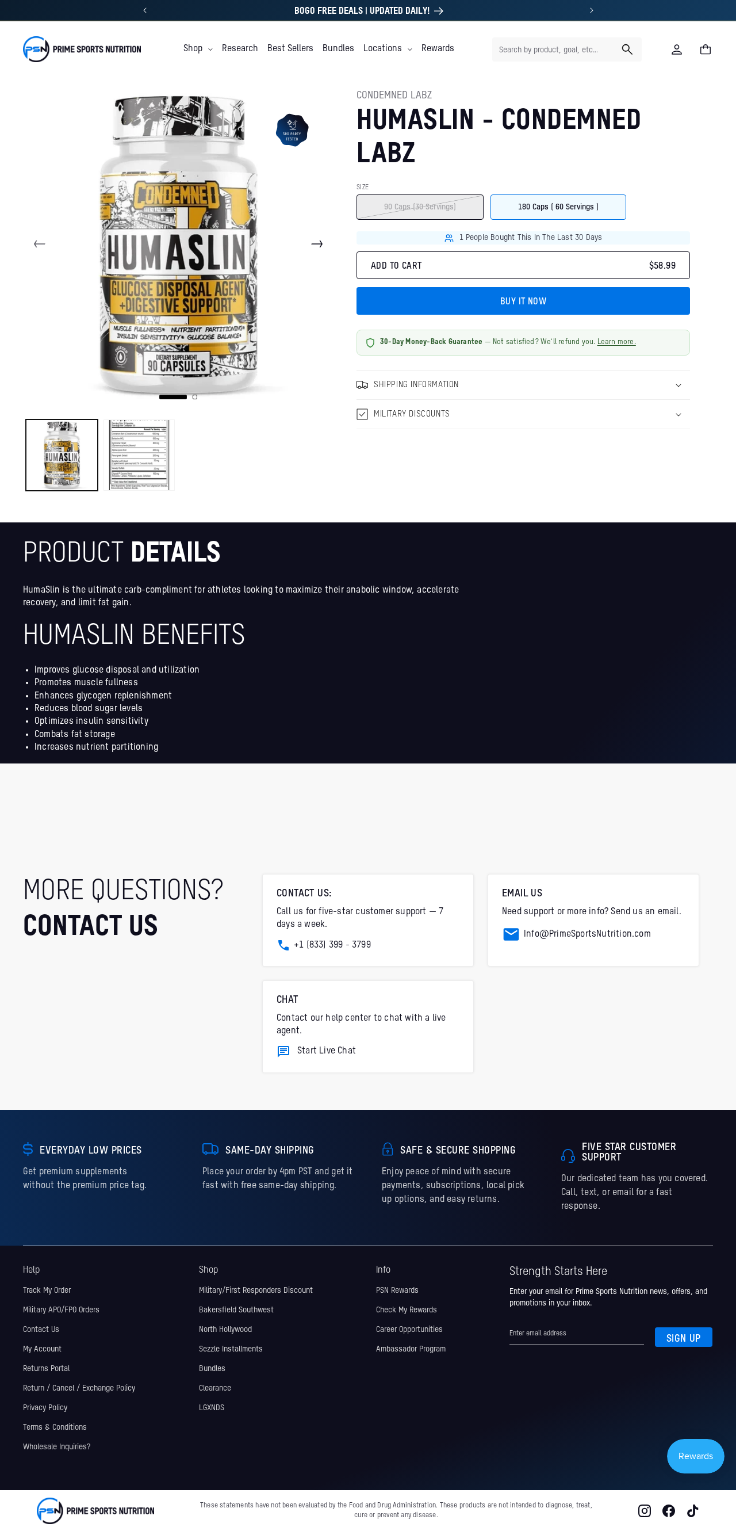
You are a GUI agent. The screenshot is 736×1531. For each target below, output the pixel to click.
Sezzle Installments (231, 1349)
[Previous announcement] (145, 10)
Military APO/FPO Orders (61, 1309)
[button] (198, 49)
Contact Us (41, 1329)
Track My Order (47, 1290)
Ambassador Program (411, 1349)
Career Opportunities (409, 1329)
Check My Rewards (406, 1309)
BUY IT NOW (523, 302)
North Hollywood (225, 1329)
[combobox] (567, 49)
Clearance (215, 1388)
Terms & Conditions (55, 1427)
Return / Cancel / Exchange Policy (79, 1388)
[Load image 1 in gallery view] (62, 455)
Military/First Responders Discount (256, 1290)
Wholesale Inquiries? (56, 1446)
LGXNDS (211, 1407)
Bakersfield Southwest (236, 1309)
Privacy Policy (45, 1407)
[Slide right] (317, 244)
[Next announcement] (591, 10)
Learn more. (616, 342)
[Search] (627, 49)
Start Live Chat (326, 1051)
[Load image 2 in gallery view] (139, 455)
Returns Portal (46, 1368)
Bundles (212, 1368)
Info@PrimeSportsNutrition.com (587, 934)
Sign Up (683, 1338)
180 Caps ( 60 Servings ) (558, 207)
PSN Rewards (397, 1290)
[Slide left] (39, 244)
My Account (42, 1349)
